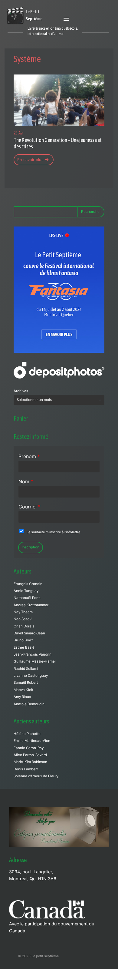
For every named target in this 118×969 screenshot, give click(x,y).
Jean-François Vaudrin (32, 654)
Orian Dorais (24, 626)
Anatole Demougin (29, 704)
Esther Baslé (24, 647)
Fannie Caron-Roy (29, 748)
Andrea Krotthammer (31, 605)
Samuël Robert (26, 682)
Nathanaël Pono (27, 598)
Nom (25, 481)
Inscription (30, 547)
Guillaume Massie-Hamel (35, 661)
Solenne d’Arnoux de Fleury (36, 776)
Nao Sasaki (23, 619)
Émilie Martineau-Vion (32, 741)
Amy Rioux (22, 697)
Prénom (29, 456)
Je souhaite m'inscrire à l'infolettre (53, 532)
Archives (21, 391)
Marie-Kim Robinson (30, 762)
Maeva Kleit (23, 690)
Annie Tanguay (26, 591)
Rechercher (91, 211)
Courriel (29, 507)
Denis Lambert (26, 769)
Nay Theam (23, 612)
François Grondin (28, 584)
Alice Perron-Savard (30, 755)
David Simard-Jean (29, 633)
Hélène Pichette (27, 734)
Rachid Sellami (26, 668)
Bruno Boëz (23, 640)
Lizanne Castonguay (31, 675)
